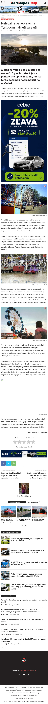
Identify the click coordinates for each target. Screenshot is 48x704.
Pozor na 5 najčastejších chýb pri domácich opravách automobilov (11, 475)
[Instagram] (24, 675)
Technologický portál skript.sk (24, 698)
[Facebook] (3, 463)
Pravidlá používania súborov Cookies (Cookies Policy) (24, 693)
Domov (3, 15)
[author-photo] (24, 488)
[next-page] (25, 525)
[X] (8, 463)
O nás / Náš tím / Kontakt (35, 687)
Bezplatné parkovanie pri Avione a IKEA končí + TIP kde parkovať (24, 519)
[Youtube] (29, 675)
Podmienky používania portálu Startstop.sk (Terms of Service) (24, 690)
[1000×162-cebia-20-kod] (24, 453)
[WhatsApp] (13, 463)
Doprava (15, 15)
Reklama (23, 687)
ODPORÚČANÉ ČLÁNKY (17, 502)
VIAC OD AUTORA (32, 502)
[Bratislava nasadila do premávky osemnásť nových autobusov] (39, 511)
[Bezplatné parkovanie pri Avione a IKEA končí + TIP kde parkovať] (24, 511)
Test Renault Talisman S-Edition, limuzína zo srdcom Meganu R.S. (37, 475)
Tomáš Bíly (4, 614)
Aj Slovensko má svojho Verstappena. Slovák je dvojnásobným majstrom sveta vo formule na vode (20, 611)
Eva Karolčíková (9, 31)
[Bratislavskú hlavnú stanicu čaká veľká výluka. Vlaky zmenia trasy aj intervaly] (8, 511)
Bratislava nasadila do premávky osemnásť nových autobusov (38, 519)
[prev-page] (23, 525)
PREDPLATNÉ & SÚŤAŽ (11, 687)
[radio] (15, 442)
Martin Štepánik (6, 634)
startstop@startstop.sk (28, 670)
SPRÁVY (9, 15)
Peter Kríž (4, 605)
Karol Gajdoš (5, 644)
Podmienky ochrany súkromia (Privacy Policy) (24, 695)
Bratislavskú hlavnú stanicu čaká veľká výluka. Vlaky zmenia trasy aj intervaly (7, 520)
